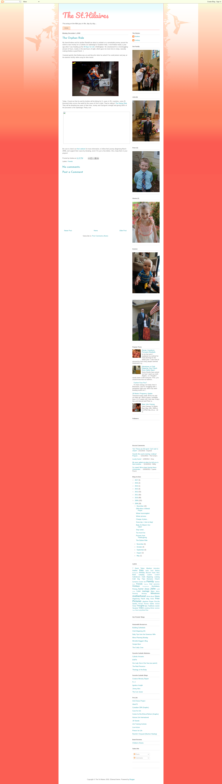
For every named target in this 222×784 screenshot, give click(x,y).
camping (141, 575)
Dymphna (135, 581)
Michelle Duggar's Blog (140, 641)
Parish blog (145, 599)
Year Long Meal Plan (141, 610)
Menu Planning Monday (140, 637)
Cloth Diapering (147, 577)
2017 (137, 480)
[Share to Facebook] (95, 158)
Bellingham (135, 572)
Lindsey (137, 40)
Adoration (156, 568)
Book (134, 575)
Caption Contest (153, 574)
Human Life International (140, 717)
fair (145, 581)
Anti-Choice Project (138, 701)
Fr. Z (134, 682)
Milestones (155, 593)
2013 (137, 489)
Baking (157, 570)
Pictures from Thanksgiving (141, 536)
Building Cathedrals (138, 628)
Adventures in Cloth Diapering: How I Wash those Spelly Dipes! (149, 368)
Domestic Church (153, 579)
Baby (141, 570)
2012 (137, 492)
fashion (157, 581)
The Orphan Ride (141, 540)
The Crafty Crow (137, 647)
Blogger (132, 779)
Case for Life (136, 711)
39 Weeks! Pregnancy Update (142, 393)
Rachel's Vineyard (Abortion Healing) (144, 734)
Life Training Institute (139, 724)
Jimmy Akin (136, 689)
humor (140, 589)
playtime (145, 601)
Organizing (136, 599)
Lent (158, 589)
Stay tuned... (140, 530)
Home (66, 28)
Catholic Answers (138, 656)
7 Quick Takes (138, 568)
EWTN (134, 660)
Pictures (136, 601)
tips (146, 606)
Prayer (151, 601)
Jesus (146, 589)
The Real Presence (138, 666)
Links (133, 591)
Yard (133, 610)
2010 (137, 497)
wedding (147, 608)
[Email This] (89, 158)
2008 (137, 503)
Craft (134, 579)
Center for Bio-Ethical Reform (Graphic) (145, 714)
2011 (137, 495)
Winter (152, 608)
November (140, 544)
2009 (137, 500)
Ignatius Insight (137, 685)
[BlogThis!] (91, 158)
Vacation (135, 608)
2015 (137, 483)
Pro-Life (157, 601)
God (150, 584)
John (153, 588)
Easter (141, 581)
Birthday (142, 572)
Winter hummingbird (142, 513)
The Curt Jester (137, 692)
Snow (134, 606)
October (139, 547)
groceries (157, 584)
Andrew (137, 36)
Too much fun (140, 533)
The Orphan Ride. (121, 103)
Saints (152, 604)
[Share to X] (93, 158)
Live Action (136, 727)
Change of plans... (142, 519)
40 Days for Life (89, 47)
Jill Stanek (135, 721)
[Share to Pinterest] (98, 158)
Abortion (149, 568)
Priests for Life (137, 730)
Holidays (136, 586)
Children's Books (138, 743)
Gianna (146, 584)
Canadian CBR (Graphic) (140, 707)
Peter (157, 599)
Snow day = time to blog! (144, 522)
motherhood (139, 596)
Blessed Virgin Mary (153, 572)
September (140, 550)
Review (146, 603)
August (139, 553)
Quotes (134, 604)
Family (150, 581)
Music (152, 596)
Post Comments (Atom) (100, 236)
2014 (137, 486)
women (157, 608)
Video (141, 608)
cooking (157, 577)
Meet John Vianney (148, 404)
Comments (139, 758)
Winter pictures (141, 516)
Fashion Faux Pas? (140, 383)
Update (157, 606)
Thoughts (140, 606)
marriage (145, 591)
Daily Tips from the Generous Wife (144, 634)
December (140, 506)
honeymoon (146, 586)
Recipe (140, 603)
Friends (70, 161)
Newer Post (68, 230)
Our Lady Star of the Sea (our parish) (144, 663)
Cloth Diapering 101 (138, 631)
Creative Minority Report (140, 679)
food (133, 584)
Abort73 (135, 704)
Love (139, 591)
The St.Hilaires (85, 15)
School (157, 603)
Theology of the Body (139, 670)
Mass (152, 591)
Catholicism (136, 577)
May (138, 556)
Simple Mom (136, 644)
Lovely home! (136, 459)
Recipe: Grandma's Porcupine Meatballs (149, 351)
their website (81, 149)
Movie (148, 596)
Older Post (123, 230)
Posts (137, 754)
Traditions (151, 606)
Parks (152, 598)
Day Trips (141, 579)
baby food (149, 570)
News (157, 596)
